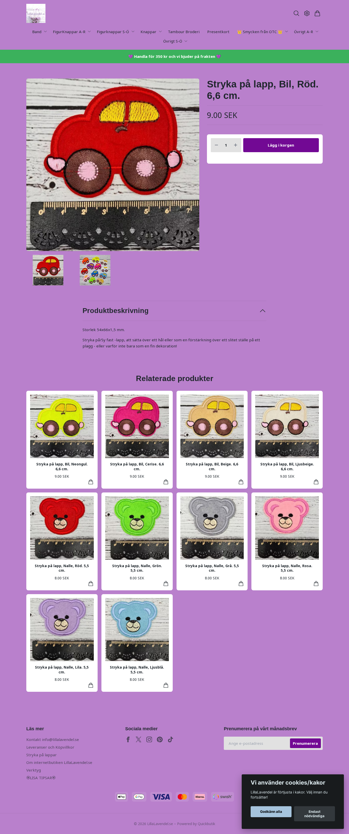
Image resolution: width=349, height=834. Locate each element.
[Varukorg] (317, 13)
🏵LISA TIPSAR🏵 (40, 777)
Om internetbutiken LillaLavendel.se (59, 762)
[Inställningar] (307, 13)
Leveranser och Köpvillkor (50, 747)
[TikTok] (170, 739)
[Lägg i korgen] (91, 482)
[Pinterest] (160, 739)
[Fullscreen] (112, 165)
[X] (139, 739)
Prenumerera (305, 743)
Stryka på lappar (41, 754)
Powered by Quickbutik (196, 823)
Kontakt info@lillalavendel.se (52, 739)
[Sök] (296, 13)
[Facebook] (128, 739)
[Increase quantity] (235, 145)
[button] (191, 166)
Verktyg (33, 770)
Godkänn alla (271, 812)
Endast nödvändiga (314, 814)
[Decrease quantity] (216, 145)
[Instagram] (149, 739)
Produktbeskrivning (116, 311)
